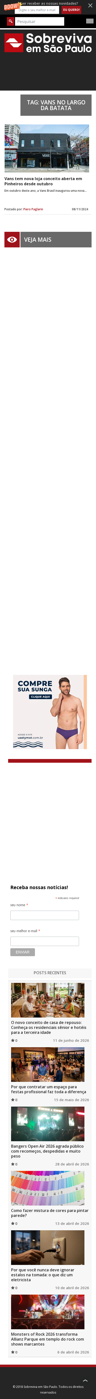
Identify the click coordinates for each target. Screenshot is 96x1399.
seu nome (19, 905)
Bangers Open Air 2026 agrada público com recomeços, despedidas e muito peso (47, 1151)
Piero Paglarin (33, 209)
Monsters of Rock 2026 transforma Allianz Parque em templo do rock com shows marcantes (47, 1339)
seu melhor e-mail (25, 931)
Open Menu (90, 21)
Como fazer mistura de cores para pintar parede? (50, 1213)
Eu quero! (71, 10)
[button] (48, 7)
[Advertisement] (48, 454)
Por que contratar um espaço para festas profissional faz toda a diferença (48, 1089)
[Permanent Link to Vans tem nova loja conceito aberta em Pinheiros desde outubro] (46, 148)
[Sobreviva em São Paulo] (48, 42)
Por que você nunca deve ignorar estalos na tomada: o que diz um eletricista (42, 1274)
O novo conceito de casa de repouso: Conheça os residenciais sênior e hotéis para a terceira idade (48, 1027)
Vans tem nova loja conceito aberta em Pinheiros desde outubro (43, 181)
